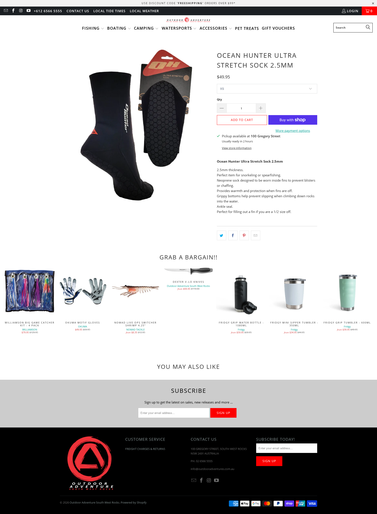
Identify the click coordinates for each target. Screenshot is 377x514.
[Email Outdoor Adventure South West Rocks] (5, 11)
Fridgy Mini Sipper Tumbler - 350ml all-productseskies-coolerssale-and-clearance (294, 291)
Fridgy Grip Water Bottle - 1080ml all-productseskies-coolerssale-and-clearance (241, 291)
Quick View (241, 301)
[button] (93, 28)
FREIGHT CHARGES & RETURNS (145, 449)
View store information (237, 148)
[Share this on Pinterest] (244, 235)
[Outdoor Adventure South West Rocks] (188, 20)
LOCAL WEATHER (144, 11)
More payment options (293, 130)
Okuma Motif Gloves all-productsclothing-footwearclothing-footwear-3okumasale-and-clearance (82, 291)
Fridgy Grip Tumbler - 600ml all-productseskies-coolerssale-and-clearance (347, 291)
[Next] (365, 307)
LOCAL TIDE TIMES (109, 11)
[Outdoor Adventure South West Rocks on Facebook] (13, 11)
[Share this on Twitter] (221, 235)
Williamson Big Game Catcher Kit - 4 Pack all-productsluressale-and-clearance (29, 291)
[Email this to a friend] (255, 235)
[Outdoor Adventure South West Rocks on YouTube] (28, 11)
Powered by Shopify (134, 502)
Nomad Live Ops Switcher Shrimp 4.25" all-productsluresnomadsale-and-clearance (135, 291)
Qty (219, 99)
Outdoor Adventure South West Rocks (94, 502)
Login (352, 11)
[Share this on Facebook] (233, 235)
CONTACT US (78, 11)
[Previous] (11, 307)
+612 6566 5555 (48, 11)
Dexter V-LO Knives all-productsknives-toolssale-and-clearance (188, 271)
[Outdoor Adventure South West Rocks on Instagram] (20, 11)
